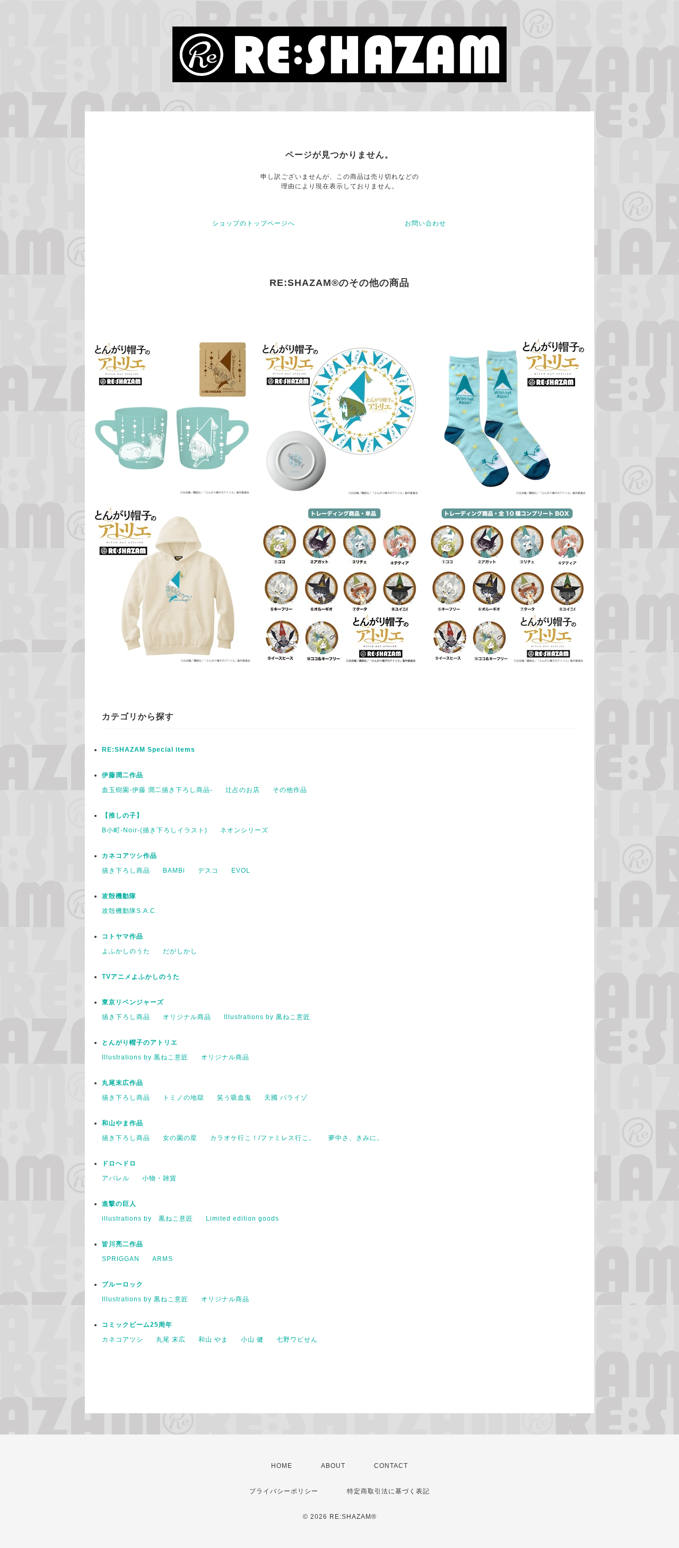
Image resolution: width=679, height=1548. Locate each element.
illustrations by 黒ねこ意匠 (147, 1218)
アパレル (115, 1178)
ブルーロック (122, 1284)
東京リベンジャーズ (133, 1002)
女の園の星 (180, 1138)
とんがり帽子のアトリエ (140, 1042)
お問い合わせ (425, 223)
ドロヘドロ (119, 1163)
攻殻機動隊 (119, 896)
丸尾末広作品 (122, 1082)
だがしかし (180, 951)
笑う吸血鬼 (234, 1097)
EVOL (240, 870)
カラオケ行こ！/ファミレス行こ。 (263, 1138)
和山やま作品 (122, 1123)
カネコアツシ (122, 1339)
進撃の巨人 (119, 1203)
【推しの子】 (122, 815)
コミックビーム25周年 (137, 1324)
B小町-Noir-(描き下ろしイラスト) (154, 830)
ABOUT (333, 1465)
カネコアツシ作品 (129, 855)
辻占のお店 (242, 790)
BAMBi (174, 870)
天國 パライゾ (286, 1097)
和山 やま (213, 1339)
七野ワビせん (297, 1339)
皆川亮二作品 (122, 1244)
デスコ (208, 870)
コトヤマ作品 (122, 936)
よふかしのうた (126, 951)
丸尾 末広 (171, 1339)
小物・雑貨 (159, 1178)
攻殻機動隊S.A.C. (130, 911)
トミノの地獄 (183, 1097)
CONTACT (391, 1465)
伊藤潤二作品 (122, 775)
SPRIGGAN (121, 1259)
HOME (281, 1465)
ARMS (162, 1259)
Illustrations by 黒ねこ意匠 (267, 1017)
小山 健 (252, 1339)
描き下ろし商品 (126, 870)
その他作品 (290, 790)
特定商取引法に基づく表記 (388, 1491)
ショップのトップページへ (253, 223)
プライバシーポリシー (283, 1491)
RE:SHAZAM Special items (148, 749)
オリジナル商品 (187, 1017)
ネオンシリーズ (244, 830)
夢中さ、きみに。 (356, 1138)
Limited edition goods (242, 1218)
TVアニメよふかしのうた (141, 976)
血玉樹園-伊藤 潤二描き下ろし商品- (157, 790)
